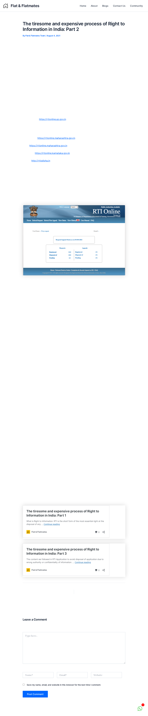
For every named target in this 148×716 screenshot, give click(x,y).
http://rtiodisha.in (40, 160)
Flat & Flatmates (25, 5)
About (94, 5)
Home (83, 5)
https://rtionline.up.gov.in (52, 119)
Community (136, 5)
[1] (140, 710)
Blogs (105, 5)
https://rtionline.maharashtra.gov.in (56, 138)
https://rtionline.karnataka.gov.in (52, 153)
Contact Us (119, 5)
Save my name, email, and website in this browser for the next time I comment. (64, 685)
